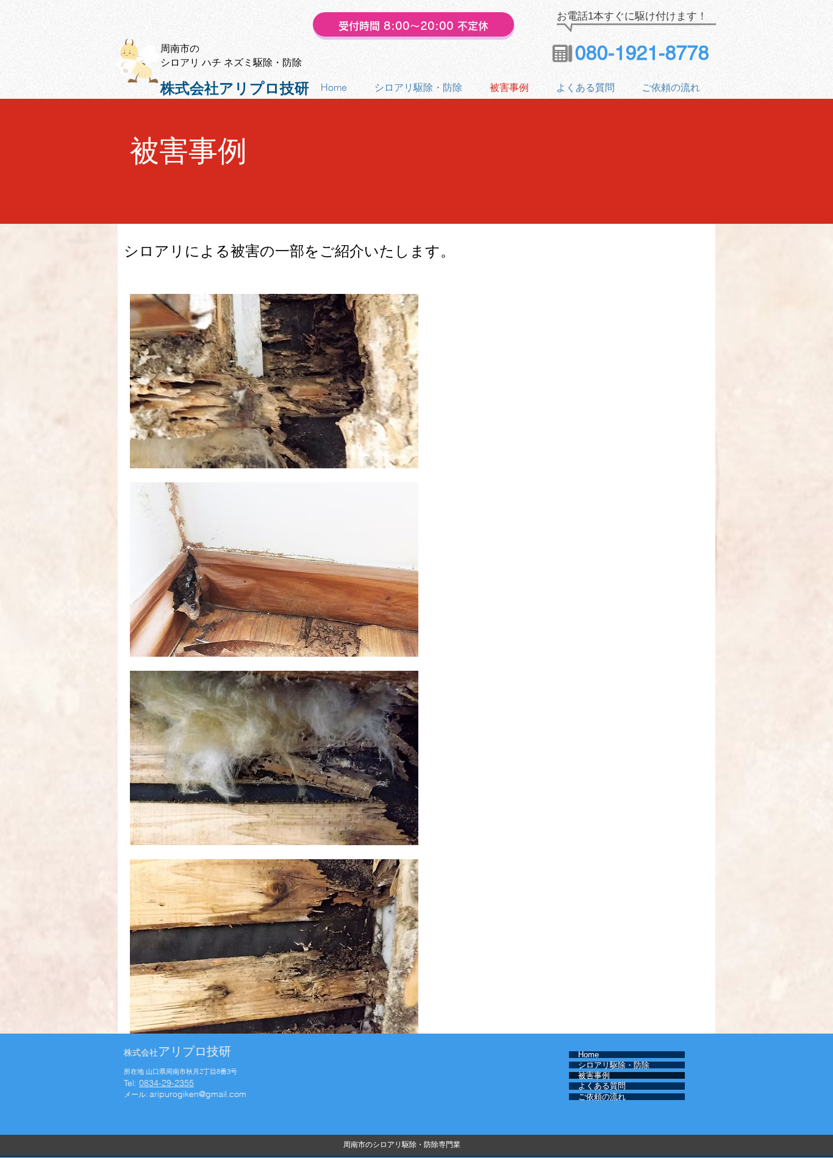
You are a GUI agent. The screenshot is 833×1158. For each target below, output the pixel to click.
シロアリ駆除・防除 (613, 1065)
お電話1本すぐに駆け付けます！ (632, 16)
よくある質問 (602, 1085)
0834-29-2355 (166, 1083)
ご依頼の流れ (602, 1096)
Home (588, 1054)
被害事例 (594, 1075)
